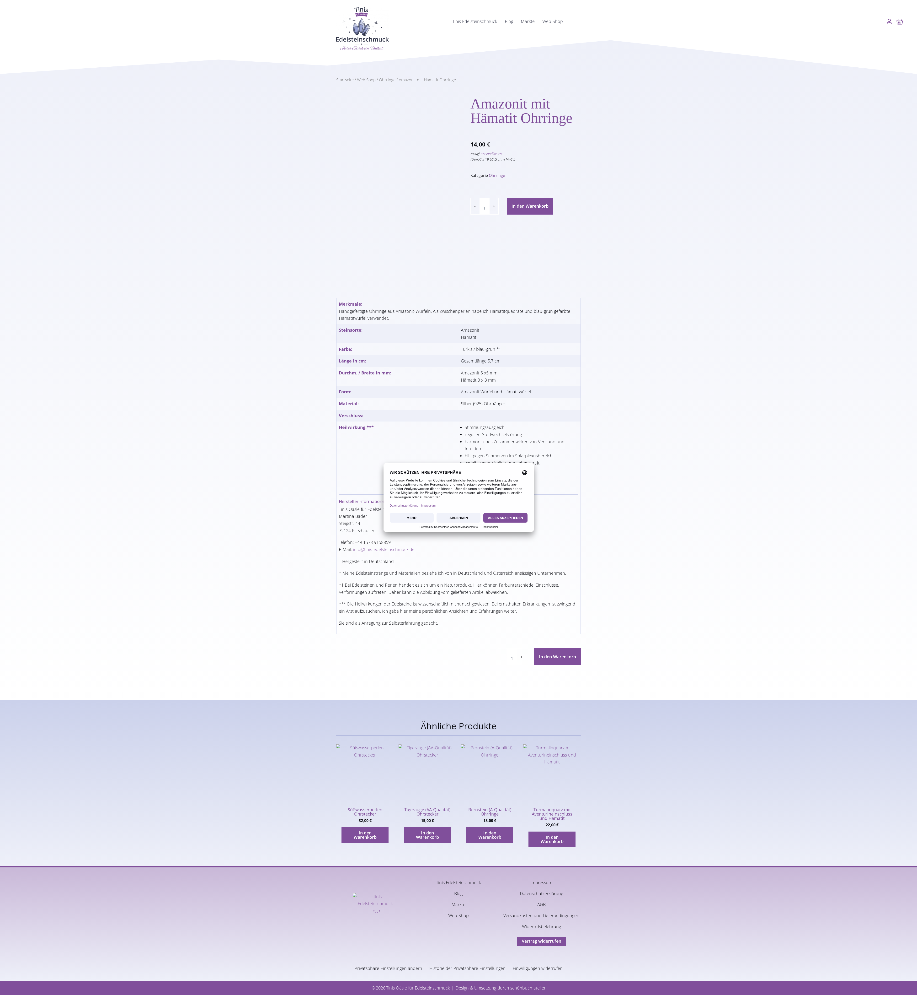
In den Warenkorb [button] (365, 835)
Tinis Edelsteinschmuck (474, 21)
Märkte (528, 21)
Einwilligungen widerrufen (538, 968)
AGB (541, 904)
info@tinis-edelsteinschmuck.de (384, 549)
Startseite (345, 79)
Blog (509, 21)
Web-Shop (552, 21)
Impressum (541, 882)
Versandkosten (491, 153)
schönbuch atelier (528, 988)
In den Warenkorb (530, 206)
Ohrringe (387, 79)
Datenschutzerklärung (541, 893)
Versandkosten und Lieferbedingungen (541, 915)
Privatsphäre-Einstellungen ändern (388, 968)
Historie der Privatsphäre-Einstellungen (467, 968)
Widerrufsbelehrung (541, 926)
